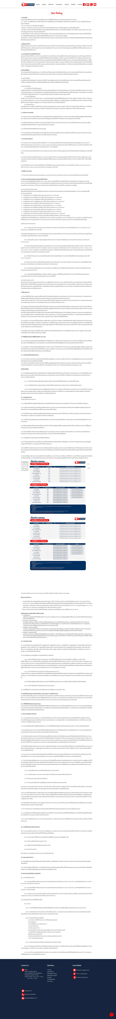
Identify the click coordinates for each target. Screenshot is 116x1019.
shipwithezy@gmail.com (83, 605)
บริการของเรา (50, 972)
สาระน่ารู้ (49, 977)
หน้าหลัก (49, 970)
